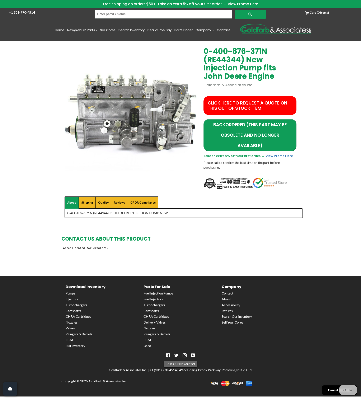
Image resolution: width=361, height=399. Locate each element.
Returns (227, 311)
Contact (223, 30)
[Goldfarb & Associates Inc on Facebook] (168, 355)
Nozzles (72, 322)
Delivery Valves (155, 322)
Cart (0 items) (319, 12)
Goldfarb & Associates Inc (108, 381)
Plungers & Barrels (79, 334)
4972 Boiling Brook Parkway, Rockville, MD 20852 (215, 370)
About (226, 299)
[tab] (72, 202)
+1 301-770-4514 (22, 12)
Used (147, 346)
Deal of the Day (159, 30)
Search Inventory (131, 30)
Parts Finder (183, 30)
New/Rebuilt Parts (81, 30)
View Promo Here (243, 3)
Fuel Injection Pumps (158, 293)
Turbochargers (76, 305)
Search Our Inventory (237, 316)
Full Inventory (75, 346)
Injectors (72, 299)
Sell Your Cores (232, 322)
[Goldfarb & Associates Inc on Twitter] (176, 355)
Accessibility (231, 305)
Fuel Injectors (153, 299)
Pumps (70, 293)
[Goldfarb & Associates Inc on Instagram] (185, 355)
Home (59, 30)
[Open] (10, 389)
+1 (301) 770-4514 (163, 370)
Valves (70, 328)
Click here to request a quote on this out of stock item (247, 105)
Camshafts (73, 311)
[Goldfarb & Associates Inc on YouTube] (193, 355)
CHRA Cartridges (78, 316)
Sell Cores (108, 30)
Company (204, 30)
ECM (69, 340)
